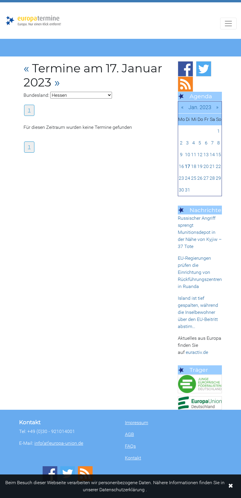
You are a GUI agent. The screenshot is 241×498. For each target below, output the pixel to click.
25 (193, 178)
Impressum (136, 422)
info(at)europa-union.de (58, 443)
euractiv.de (197, 352)
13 (206, 154)
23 (181, 178)
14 (212, 154)
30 (181, 190)
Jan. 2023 (199, 107)
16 (181, 166)
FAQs (130, 446)
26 (199, 178)
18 (193, 166)
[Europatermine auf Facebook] (185, 68)
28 (212, 178)
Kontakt (133, 458)
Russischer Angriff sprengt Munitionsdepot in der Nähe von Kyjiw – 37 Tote (200, 232)
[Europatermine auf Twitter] (203, 68)
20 (206, 166)
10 (187, 154)
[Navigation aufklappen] (228, 23)
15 (218, 154)
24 (187, 178)
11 (193, 154)
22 (218, 166)
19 (199, 166)
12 (199, 154)
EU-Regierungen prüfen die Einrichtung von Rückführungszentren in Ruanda (200, 272)
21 (212, 166)
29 (218, 178)
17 (187, 166)
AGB (129, 434)
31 (187, 190)
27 (206, 178)
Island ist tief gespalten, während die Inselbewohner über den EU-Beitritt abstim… (198, 312)
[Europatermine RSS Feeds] (185, 84)
